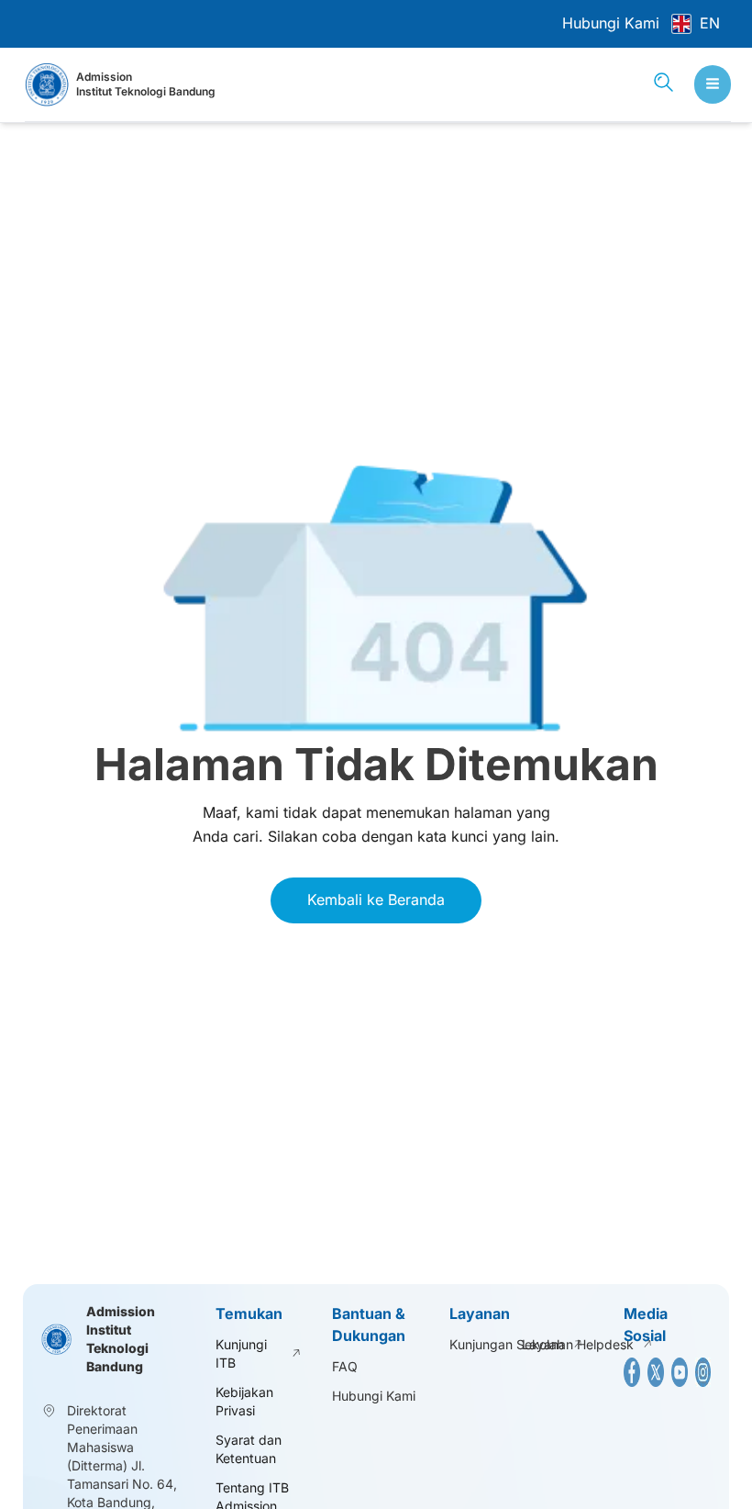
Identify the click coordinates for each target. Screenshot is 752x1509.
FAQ (345, 1366)
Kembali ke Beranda (376, 899)
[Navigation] (712, 84)
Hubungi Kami (610, 23)
